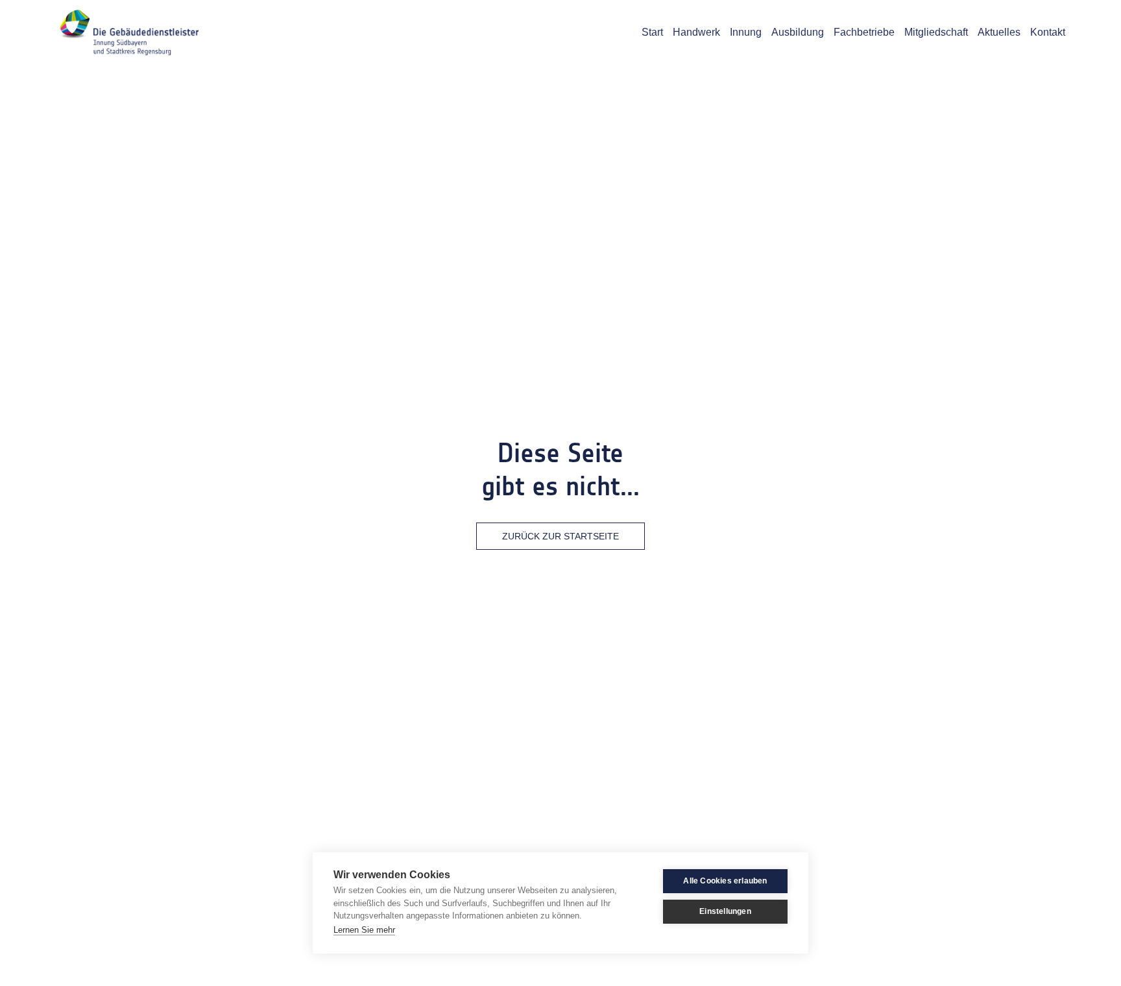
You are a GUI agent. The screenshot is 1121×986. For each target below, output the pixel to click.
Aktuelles (999, 32)
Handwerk (696, 32)
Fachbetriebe (864, 32)
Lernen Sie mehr (364, 930)
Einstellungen (725, 911)
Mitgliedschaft (936, 32)
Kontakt (1047, 32)
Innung (746, 32)
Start (652, 32)
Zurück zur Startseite (560, 536)
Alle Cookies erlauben (725, 880)
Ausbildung (797, 32)
